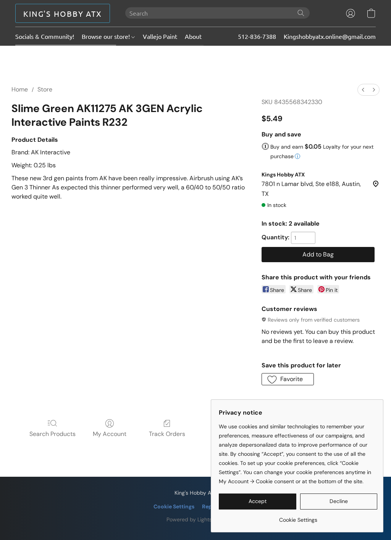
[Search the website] (301, 13)
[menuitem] (363, 89)
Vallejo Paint (160, 36)
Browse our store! (106, 36)
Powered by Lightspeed (195, 519)
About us (197, 36)
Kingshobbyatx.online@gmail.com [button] (330, 36)
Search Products (52, 434)
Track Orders (167, 434)
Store (44, 89)
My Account (109, 434)
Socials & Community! (44, 36)
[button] (62, 13)
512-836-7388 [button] (257, 36)
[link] (298, 517)
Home (19, 89)
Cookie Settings (173, 506)
